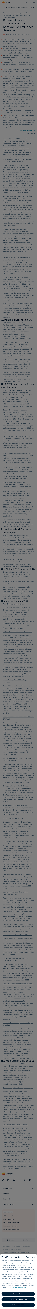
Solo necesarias (18, 1305)
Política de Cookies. (19, 1288)
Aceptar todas (18, 1294)
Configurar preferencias (18, 1299)
